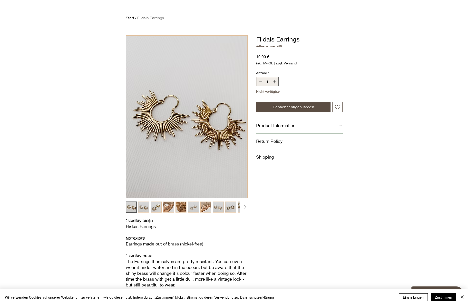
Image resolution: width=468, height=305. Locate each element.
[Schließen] (462, 297)
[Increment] (275, 81)
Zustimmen (443, 297)
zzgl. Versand (286, 63)
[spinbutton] (267, 81)
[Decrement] (260, 81)
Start (130, 17)
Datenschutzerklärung (257, 297)
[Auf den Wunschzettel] (337, 107)
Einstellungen (413, 297)
